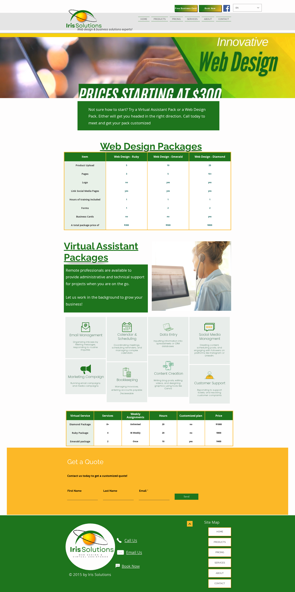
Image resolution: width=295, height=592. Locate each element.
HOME (219, 531)
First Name (74, 490)
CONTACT (219, 583)
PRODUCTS (220, 542)
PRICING (219, 552)
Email (142, 490)
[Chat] (117, 566)
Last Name (110, 490)
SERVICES (220, 562)
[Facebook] (226, 8)
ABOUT (220, 573)
